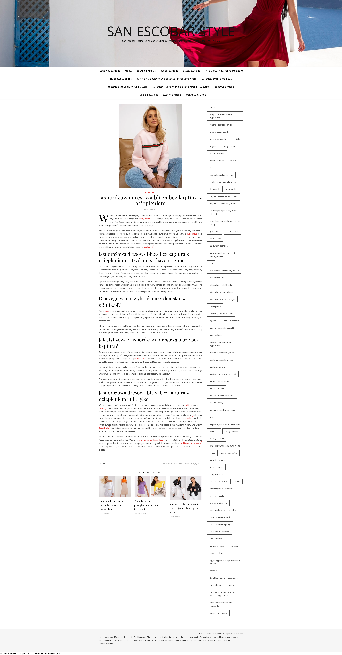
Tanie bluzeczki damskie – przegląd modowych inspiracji (149, 505)
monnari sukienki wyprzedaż (222, 410)
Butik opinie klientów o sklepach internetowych (166, 78)
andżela (236, 139)
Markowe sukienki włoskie (221, 359)
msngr (212, 417)
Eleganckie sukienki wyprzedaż (224, 203)
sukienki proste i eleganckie (222, 488)
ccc (211, 167)
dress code (215, 189)
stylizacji (148, 247)
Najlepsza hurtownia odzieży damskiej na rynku (181, 86)
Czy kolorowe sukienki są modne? (225, 182)
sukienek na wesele (191, 443)
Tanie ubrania (216, 538)
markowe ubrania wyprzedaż (223, 374)
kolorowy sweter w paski (221, 313)
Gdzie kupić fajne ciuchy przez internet (223, 212)
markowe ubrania (217, 367)
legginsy (213, 320)
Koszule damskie (224, 86)
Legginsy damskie (110, 70)
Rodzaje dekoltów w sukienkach (127, 86)
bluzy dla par (229, 146)
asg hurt (213, 146)
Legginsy (150, 192)
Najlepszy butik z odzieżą (216, 78)
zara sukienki (215, 585)
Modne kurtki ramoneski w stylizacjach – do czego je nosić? (185, 508)
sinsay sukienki (216, 467)
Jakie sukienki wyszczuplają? (222, 299)
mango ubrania (216, 335)
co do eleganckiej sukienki (221, 175)
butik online (192, 233)
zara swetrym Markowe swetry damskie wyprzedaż (224, 594)
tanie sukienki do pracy (220, 524)
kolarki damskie (146, 70)
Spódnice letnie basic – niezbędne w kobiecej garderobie (112, 505)
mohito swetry (216, 402)
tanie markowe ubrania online (223, 510)
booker (233, 160)
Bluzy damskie (191, 70)
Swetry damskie (172, 94)
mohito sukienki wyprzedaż (222, 395)
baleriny (102, 408)
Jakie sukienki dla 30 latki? (221, 285)
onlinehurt (214, 431)
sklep (107, 310)
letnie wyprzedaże (232, 320)
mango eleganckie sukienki (222, 328)
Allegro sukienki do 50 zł (221, 124)
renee (212, 452)
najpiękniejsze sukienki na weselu (225, 424)
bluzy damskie (146, 218)
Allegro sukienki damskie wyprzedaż (221, 116)
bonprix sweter (217, 160)
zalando (213, 570)
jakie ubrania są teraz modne (222, 70)
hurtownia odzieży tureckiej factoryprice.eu (222, 255)
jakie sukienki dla (217, 277)
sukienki (188, 405)
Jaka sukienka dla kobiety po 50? (224, 270)
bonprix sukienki (217, 153)
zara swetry (233, 585)
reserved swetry (229, 452)
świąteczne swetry (218, 613)
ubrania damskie (217, 546)
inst (211, 263)
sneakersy (139, 358)
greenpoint (215, 231)
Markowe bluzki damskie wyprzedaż (221, 344)
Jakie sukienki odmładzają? (222, 292)
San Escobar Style (171, 31)
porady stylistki (217, 438)
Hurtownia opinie (121, 78)
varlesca (234, 546)
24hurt (213, 107)
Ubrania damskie (196, 94)
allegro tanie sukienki (219, 131)
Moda (128, 70)
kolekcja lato (215, 306)
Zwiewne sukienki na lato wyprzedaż (221, 604)
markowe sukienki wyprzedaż (223, 352)
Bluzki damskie (169, 70)
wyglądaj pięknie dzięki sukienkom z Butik (225, 562)
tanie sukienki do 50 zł (220, 517)
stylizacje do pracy (218, 481)
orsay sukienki (231, 431)
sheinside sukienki (218, 460)
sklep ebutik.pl (216, 474)
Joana (104, 463)
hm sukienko (215, 238)
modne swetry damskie (220, 381)
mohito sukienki (217, 388)
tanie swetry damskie (219, 531)
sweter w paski (217, 495)
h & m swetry (232, 231)
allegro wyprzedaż (218, 139)
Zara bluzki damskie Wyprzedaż (224, 577)
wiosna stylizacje (217, 553)
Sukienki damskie (148, 94)
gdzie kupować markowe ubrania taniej (225, 223)
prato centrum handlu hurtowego (225, 445)
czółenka (187, 418)
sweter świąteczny (218, 503)
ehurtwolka (231, 189)
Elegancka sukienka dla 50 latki (223, 196)
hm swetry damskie (219, 245)
